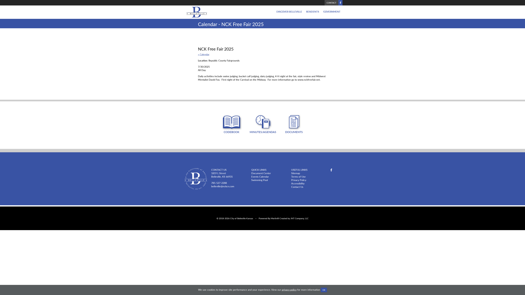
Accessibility (297, 183)
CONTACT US (219, 169)
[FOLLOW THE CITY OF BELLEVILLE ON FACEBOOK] (340, 2)
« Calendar (203, 54)
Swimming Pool (259, 180)
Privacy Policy (298, 180)
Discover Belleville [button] (289, 11)
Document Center (261, 173)
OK (324, 290)
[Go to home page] (196, 12)
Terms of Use (298, 176)
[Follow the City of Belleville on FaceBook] (336, 170)
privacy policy (289, 289)
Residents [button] (312, 11)
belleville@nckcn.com (222, 186)
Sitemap (295, 173)
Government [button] (331, 11)
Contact (331, 2)
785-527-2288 (219, 183)
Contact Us (297, 186)
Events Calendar (260, 176)
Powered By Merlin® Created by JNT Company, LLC (284, 218)
